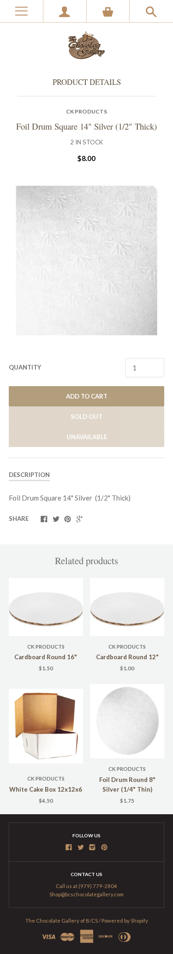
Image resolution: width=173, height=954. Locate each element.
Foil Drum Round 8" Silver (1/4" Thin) (127, 784)
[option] (86, 260)
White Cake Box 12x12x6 (45, 789)
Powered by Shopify (124, 921)
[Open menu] (21, 11)
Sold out (86, 416)
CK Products (86, 111)
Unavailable (86, 437)
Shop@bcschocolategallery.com (86, 894)
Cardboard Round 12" (127, 657)
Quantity (25, 367)
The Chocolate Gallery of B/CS (61, 921)
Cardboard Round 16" (45, 657)
